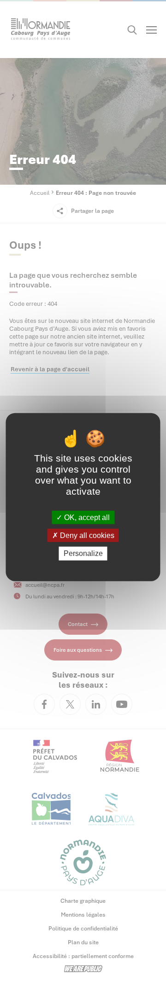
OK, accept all (86, 517)
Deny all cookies (86, 535)
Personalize (83, 553)
